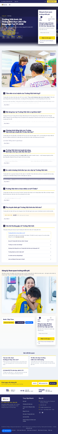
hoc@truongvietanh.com (45, 407)
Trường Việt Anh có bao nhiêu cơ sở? (16, 233)
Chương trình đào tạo (27, 404)
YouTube (54, 383)
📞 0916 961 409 (20, 322)
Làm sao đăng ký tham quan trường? (16, 259)
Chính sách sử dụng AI (32, 430)
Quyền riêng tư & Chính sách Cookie (29, 420)
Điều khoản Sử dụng (42, 430)
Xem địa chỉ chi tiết (19, 236)
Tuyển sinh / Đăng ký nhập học (29, 407)
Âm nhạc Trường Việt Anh (28, 414)
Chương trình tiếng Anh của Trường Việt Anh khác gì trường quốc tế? (23, 248)
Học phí (24, 401)
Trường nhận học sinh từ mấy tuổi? (16, 251)
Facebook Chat (44, 383)
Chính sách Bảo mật (21, 430)
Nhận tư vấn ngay (46, 38)
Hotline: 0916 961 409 (7, 1)
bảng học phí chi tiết (29, 274)
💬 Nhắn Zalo (29, 322)
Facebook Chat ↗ (52, 1)
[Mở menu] (10, 5)
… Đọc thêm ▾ (6, 104)
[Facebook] (40, 413)
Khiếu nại (50, 430)
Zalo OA (16, 1)
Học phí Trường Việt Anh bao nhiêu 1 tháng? (18, 241)
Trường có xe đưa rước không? (15, 244)
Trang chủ (4, 15)
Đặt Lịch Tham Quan (8, 322)
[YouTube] (43, 413)
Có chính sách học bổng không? (15, 255)
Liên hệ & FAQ (26, 416)
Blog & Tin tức (26, 411)
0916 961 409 (43, 405)
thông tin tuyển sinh (19, 274)
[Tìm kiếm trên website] (45, 1)
